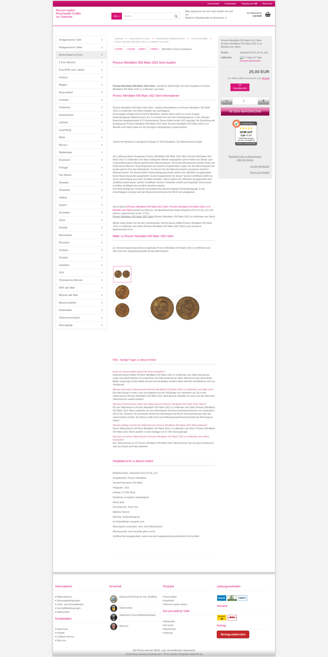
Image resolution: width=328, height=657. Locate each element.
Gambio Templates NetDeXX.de (186, 654)
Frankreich (64, 107)
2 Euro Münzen (67, 62)
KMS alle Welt (67, 287)
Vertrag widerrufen (233, 634)
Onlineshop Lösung (136, 654)
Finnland (63, 100)
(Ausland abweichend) (250, 61)
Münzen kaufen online (175, 604)
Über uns (61, 640)
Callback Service (65, 636)
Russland (64, 242)
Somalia (63, 257)
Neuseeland (65, 235)
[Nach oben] (320, 651)
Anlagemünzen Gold (70, 39)
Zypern (62, 204)
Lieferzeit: (226, 57)
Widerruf (123, 626)
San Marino (65, 175)
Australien (64, 212)
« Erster (119, 49)
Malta (62, 137)
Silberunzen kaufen (69, 317)
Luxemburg (65, 130)
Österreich (64, 160)
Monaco (63, 145)
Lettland (63, 122)
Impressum (62, 629)
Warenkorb (170, 629)
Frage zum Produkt (259, 172)
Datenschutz (62, 612)
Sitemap (168, 633)
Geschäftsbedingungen (68, 608)
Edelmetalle (65, 310)
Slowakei (64, 182)
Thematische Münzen (71, 280)
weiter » (143, 49)
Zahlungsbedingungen (68, 600)
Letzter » (154, 49)
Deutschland (66, 92)
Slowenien (64, 190)
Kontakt (60, 633)
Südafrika (64, 265)
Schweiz (63, 250)
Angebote (169, 600)
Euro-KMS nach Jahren (71, 69)
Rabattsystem (248, 3)
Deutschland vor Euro (71, 54)
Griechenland (66, 115)
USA (61, 272)
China (62, 220)
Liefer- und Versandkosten (70, 604)
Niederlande (65, 152)
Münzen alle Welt (68, 295)
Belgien (63, 84)
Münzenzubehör (67, 302)
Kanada (63, 227)
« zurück (130, 49)
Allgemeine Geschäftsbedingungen (137, 615)
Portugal (63, 167)
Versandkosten (174, 650)
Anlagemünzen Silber (70, 47)
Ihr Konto (168, 625)
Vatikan (63, 197)
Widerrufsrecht (64, 596)
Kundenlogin (230, 3)
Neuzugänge (66, 325)
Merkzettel (267, 3)
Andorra (63, 77)
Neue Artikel (170, 596)
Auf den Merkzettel (259, 166)
